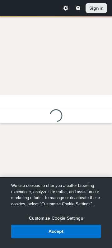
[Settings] (66, 8)
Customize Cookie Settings (56, 218)
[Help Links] (78, 8)
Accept (56, 231)
